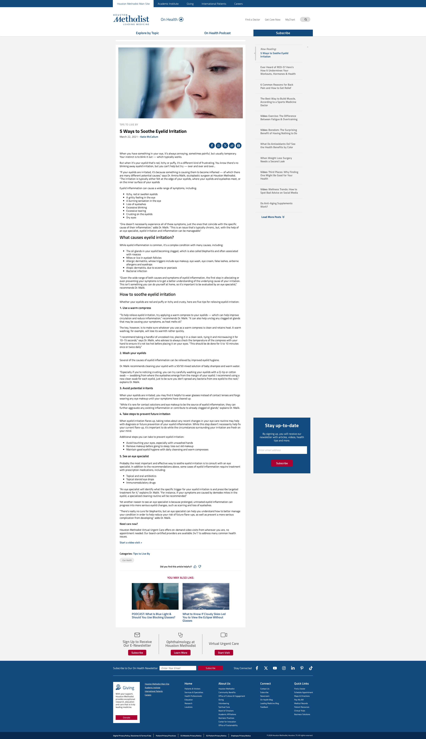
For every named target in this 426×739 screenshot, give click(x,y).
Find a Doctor (299, 688)
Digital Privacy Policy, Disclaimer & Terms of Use (132, 735)
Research (188, 703)
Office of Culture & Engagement (231, 696)
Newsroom (264, 696)
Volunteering (223, 703)
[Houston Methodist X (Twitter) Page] (266, 668)
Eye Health (126, 560)
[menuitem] (133, 3)
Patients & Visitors (192, 688)
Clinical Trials (299, 710)
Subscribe (283, 32)
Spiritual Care (224, 707)
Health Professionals (193, 696)
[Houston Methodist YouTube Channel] (275, 668)
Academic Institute (168, 4)
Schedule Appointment (303, 692)
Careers (238, 4)
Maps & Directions (302, 696)
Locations (189, 707)
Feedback (264, 707)
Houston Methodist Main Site (133, 4)
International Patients (214, 4)
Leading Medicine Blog (269, 703)
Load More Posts (271, 217)
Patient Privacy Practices (166, 735)
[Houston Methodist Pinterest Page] (302, 668)
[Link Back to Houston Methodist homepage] (135, 19)
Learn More (180, 653)
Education (189, 699)
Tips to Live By (129, 124)
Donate (126, 717)
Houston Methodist (226, 688)
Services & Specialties (194, 692)
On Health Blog (266, 699)
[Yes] (195, 566)
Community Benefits (227, 692)
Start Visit (224, 653)
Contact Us (264, 688)
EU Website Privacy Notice (191, 735)
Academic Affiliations (227, 714)
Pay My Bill (299, 699)
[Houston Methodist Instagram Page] (284, 668)
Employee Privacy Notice (241, 735)
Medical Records (301, 703)
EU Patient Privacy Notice (216, 735)
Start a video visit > (131, 542)
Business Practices (226, 718)
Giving (190, 4)
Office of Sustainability (228, 725)
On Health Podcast (217, 32)
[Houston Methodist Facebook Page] (257, 668)
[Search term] (305, 19)
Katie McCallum (149, 137)
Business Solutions (302, 714)
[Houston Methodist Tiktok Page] (311, 668)
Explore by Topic (147, 32)
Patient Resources (301, 707)
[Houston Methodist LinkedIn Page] (293, 668)
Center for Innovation (227, 721)
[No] (199, 566)
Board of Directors (226, 710)
